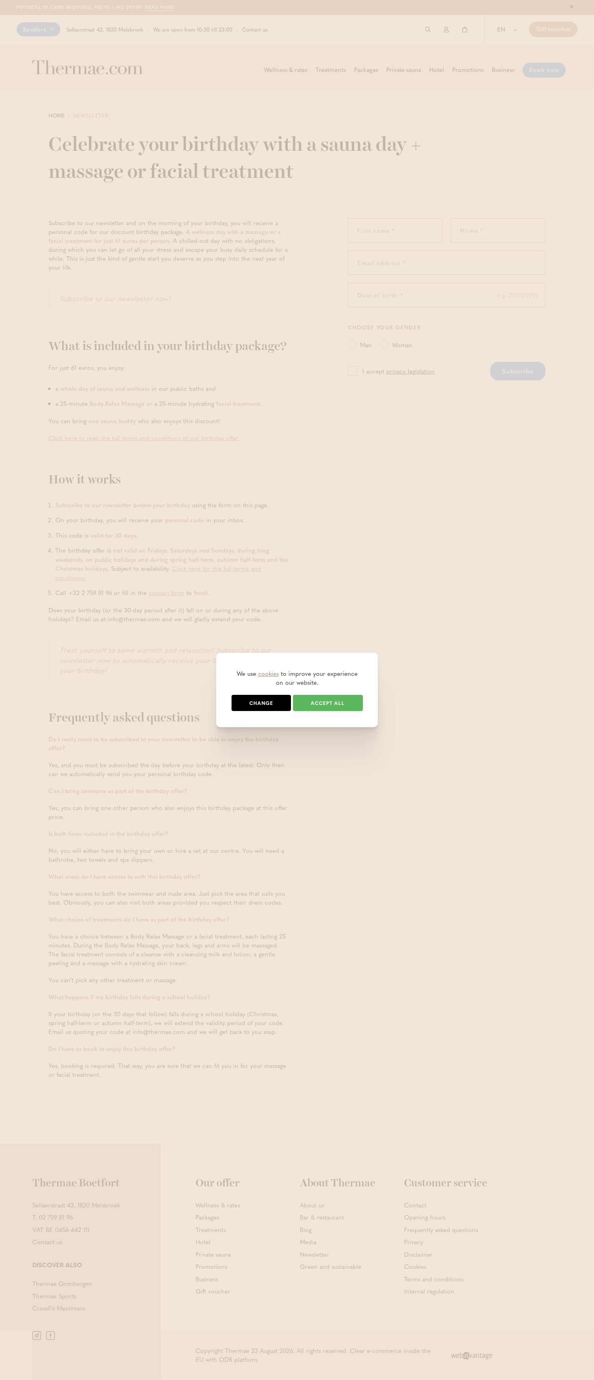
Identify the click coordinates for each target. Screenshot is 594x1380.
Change (261, 703)
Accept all (328, 703)
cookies (268, 673)
